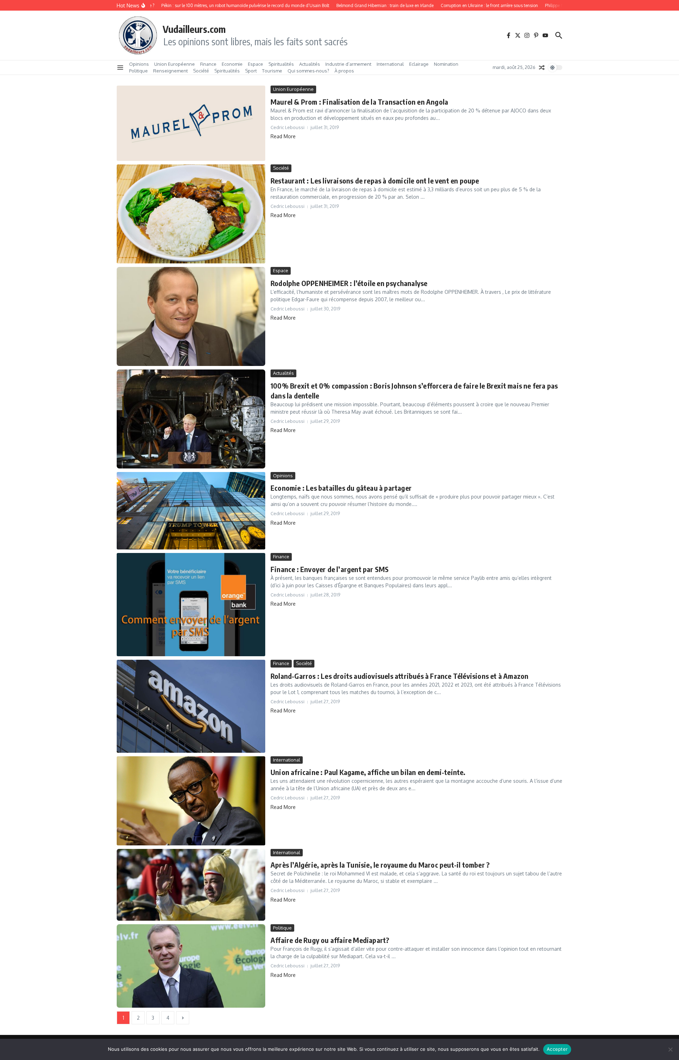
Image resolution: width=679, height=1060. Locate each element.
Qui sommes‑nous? (308, 71)
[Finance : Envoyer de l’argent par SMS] (191, 604)
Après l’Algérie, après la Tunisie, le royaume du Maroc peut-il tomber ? (380, 864)
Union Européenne (174, 64)
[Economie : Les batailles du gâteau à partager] (191, 511)
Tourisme (272, 71)
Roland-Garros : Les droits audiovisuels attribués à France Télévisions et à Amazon (399, 675)
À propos (344, 71)
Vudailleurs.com (194, 29)
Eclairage (419, 64)
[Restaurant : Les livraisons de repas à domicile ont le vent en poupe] (191, 213)
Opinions (139, 64)
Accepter (557, 1049)
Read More (283, 136)
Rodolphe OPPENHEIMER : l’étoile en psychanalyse (349, 283)
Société (201, 71)
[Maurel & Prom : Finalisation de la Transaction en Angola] (191, 123)
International (390, 64)
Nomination (446, 64)
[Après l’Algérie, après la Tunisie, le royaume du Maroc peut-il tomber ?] (191, 885)
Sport (251, 71)
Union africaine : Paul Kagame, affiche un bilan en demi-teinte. (368, 772)
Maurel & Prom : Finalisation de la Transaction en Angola (359, 101)
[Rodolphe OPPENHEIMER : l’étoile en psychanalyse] (191, 316)
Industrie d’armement (348, 64)
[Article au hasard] (542, 67)
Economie (232, 64)
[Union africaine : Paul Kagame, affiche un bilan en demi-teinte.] (191, 800)
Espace (255, 64)
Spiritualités (281, 64)
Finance (208, 64)
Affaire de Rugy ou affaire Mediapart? (330, 940)
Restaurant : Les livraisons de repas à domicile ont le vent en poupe (375, 180)
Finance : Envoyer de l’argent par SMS (330, 569)
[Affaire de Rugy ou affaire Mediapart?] (191, 966)
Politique (138, 71)
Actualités (309, 64)
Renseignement (170, 71)
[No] (670, 1049)
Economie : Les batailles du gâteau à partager (341, 487)
